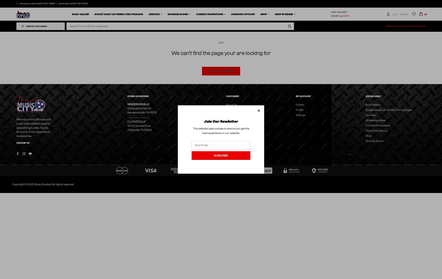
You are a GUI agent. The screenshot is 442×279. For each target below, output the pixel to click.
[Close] (259, 110)
